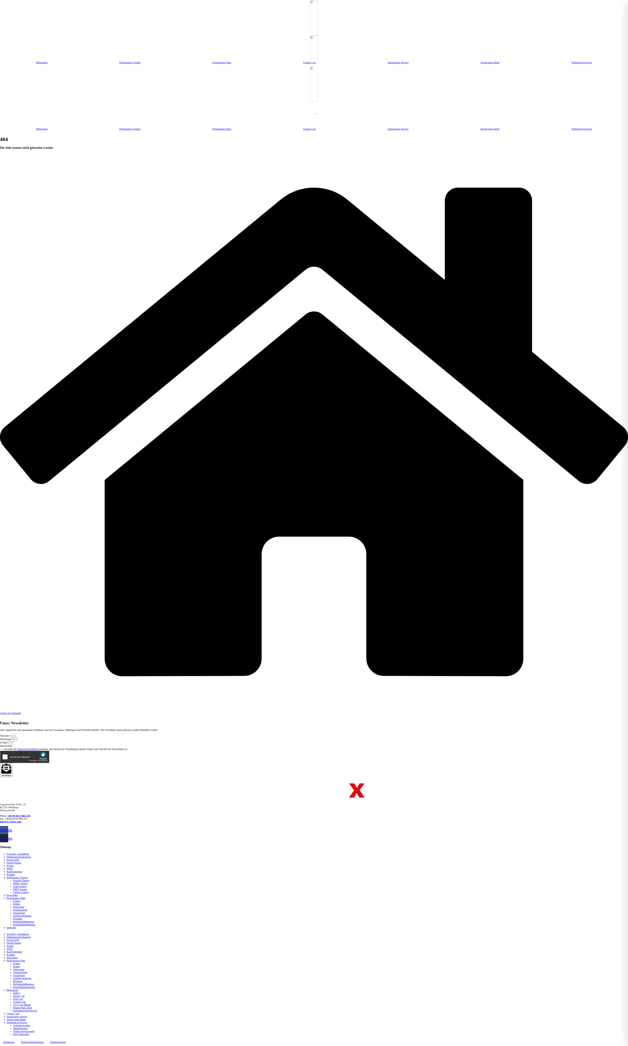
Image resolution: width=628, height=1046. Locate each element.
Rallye (16, 993)
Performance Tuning (129, 62)
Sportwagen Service (398, 62)
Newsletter (12, 895)
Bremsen (17, 918)
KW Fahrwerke (21, 1034)
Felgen (16, 901)
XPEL (10, 868)
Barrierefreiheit (14, 871)
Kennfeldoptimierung (24, 924)
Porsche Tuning (21, 880)
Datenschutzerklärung (28, 749)
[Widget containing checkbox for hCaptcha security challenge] (24, 757)
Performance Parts (221, 62)
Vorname (5, 735)
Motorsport (41, 62)
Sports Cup (19, 996)
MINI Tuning (20, 889)
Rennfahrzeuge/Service (25, 1010)
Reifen (16, 904)
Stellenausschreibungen (19, 857)
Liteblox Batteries (22, 915)
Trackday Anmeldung (18, 854)
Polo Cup (18, 999)
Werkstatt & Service (581, 62)
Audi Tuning (19, 886)
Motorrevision (20, 1028)
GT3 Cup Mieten (22, 1004)
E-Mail (4, 742)
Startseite (11, 927)
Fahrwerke (18, 907)
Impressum (9, 1042)
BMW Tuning (20, 883)
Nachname (6, 739)
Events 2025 (13, 859)
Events (10, 865)
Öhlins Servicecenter (24, 1031)
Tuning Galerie (21, 892)
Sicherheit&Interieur (23, 921)
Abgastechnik (20, 910)
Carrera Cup (19, 1002)
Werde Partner (14, 862)
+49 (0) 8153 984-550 (18, 815)
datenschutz (6, 745)
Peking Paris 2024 (22, 1007)
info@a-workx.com (10, 821)
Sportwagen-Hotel (489, 62)
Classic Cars (309, 62)
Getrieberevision (21, 1025)
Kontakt (11, 874)
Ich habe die (66, 749)
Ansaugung (19, 913)
